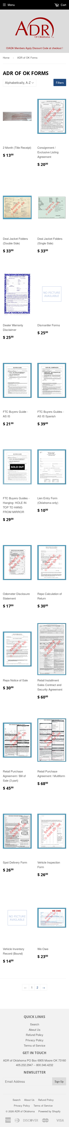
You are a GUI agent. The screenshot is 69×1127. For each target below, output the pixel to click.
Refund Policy (34, 1035)
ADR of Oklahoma (25, 1111)
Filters (60, 82)
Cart (63, 5)
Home (6, 57)
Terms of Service (34, 1045)
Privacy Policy (34, 1040)
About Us (34, 1030)
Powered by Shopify (49, 1111)
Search (34, 1024)
